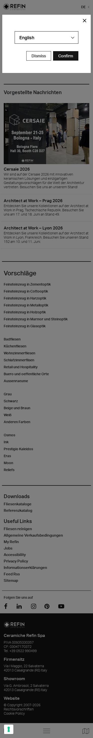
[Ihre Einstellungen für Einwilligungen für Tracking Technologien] (8, 729)
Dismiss (38, 55)
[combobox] (46, 37)
